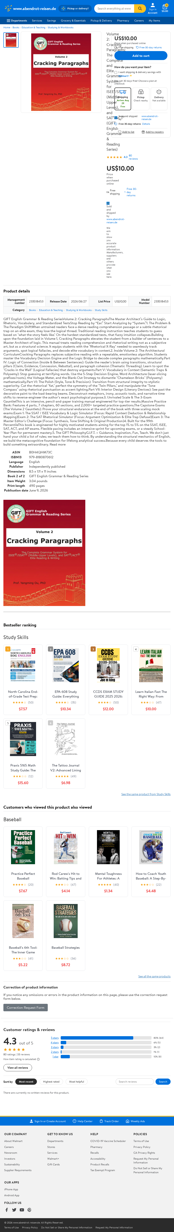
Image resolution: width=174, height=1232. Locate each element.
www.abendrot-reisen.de (116, 220)
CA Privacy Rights (144, 1153)
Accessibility (97, 1158)
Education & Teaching (33, 27)
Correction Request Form (25, 1007)
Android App (11, 1195)
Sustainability (12, 1164)
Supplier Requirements (17, 1170)
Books (16, 27)
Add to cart (140, 55)
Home (6, 27)
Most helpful (76, 1081)
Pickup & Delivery (101, 20)
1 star (56, 1056)
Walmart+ (53, 1158)
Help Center (85, 1121)
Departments (19, 20)
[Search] (140, 8)
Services (37, 20)
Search (163, 1081)
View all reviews (17, 1068)
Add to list (128, 132)
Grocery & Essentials (73, 20)
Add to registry (155, 132)
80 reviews (133, 157)
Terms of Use (141, 1141)
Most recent (26, 1081)
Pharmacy (123, 20)
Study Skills (101, 310)
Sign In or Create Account (50, 1121)
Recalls (94, 1153)
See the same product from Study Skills (146, 794)
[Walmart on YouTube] (22, 1210)
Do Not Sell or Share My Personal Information (147, 1170)
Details (146, 123)
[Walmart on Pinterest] (29, 1210)
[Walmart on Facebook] (6, 1210)
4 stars (55, 1042)
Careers (139, 20)
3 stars (55, 1047)
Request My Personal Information (146, 1160)
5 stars (55, 1037)
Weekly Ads (138, 1121)
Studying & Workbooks (60, 27)
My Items (154, 20)
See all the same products (154, 976)
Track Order (111, 1121)
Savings (51, 20)
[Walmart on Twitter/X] (14, 1210)
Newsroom (10, 1153)
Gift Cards (53, 1164)
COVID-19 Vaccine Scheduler (108, 1141)
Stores (51, 1147)
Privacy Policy (141, 1147)
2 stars (55, 1051)
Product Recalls (99, 1164)
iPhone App (11, 1189)
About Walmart (13, 1141)
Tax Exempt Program (102, 1170)
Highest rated (51, 1081)
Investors (9, 1158)
